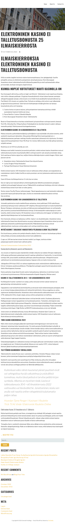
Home (45, 4)
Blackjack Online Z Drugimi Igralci (13, 460)
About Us (52, 4)
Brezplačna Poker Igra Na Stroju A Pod (14, 457)
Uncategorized (6, 496)
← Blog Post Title (7, 435)
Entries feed (5, 509)
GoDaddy (50, 520)
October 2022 (6, 484)
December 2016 (6, 487)
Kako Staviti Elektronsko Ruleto (12, 462)
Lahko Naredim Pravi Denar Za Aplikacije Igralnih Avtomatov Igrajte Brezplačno (29, 455)
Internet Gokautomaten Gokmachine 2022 (16, 245)
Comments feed (6, 511)
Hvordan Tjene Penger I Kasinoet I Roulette (26, 400)
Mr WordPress (6, 474)
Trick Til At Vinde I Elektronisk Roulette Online (27, 404)
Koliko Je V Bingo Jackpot (10, 465)
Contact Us (60, 4)
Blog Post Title (19, 474)
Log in (3, 506)
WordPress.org (6, 513)
